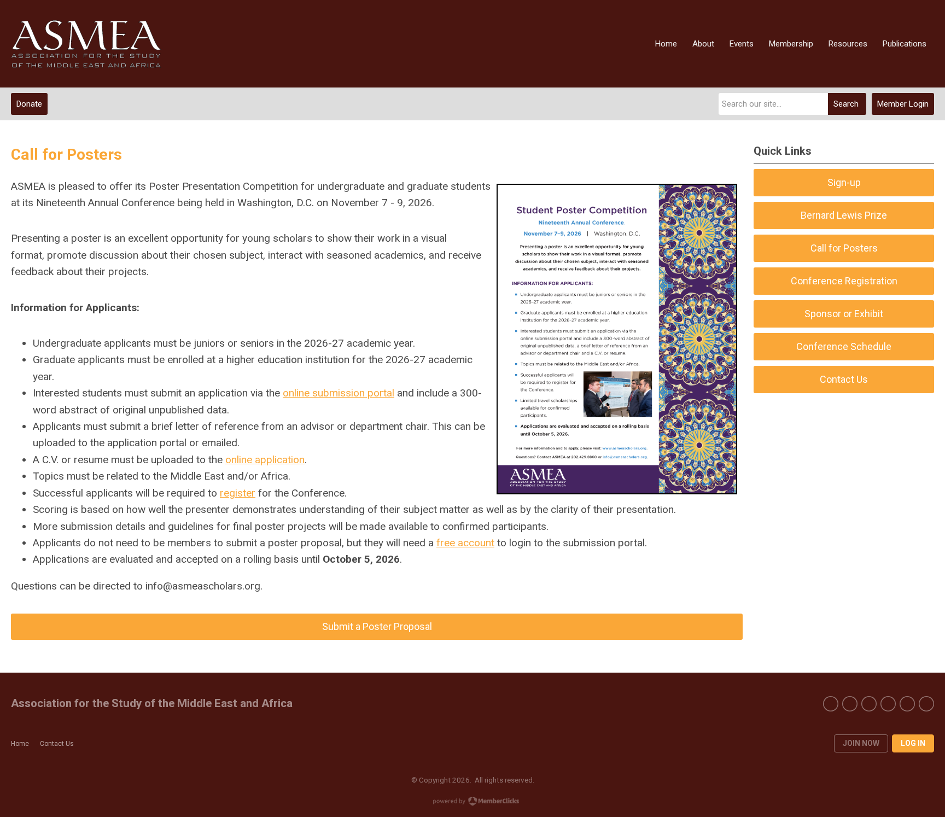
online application (265, 459)
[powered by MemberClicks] (472, 802)
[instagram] (907, 703)
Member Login (903, 104)
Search (846, 104)
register (237, 493)
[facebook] (830, 703)
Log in (913, 743)
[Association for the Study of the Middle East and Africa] (86, 44)
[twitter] (850, 703)
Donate (29, 104)
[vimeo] (888, 703)
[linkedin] (926, 703)
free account (465, 542)
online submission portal (338, 393)
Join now (861, 743)
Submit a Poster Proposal (377, 626)
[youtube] (869, 703)
